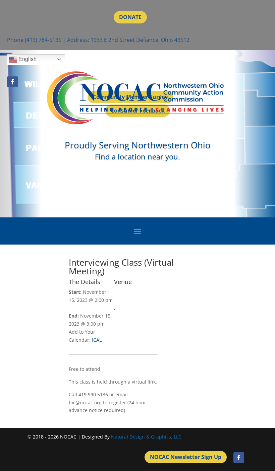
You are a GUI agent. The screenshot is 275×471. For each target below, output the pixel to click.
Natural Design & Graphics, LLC (146, 436)
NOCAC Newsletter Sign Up (185, 457)
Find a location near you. (137, 156)
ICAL (97, 340)
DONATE (130, 17)
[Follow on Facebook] (238, 457)
